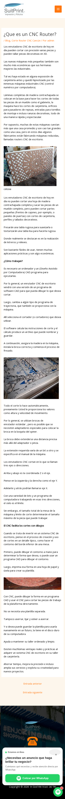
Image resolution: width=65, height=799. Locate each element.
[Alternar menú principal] (58, 9)
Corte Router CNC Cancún (26, 40)
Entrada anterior (32, 683)
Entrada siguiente (32, 692)
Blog (7, 40)
